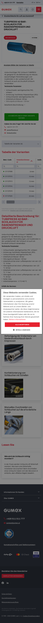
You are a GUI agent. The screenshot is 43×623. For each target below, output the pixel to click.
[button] (21, 330)
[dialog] (21, 311)
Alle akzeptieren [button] (22, 325)
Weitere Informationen (17, 319)
